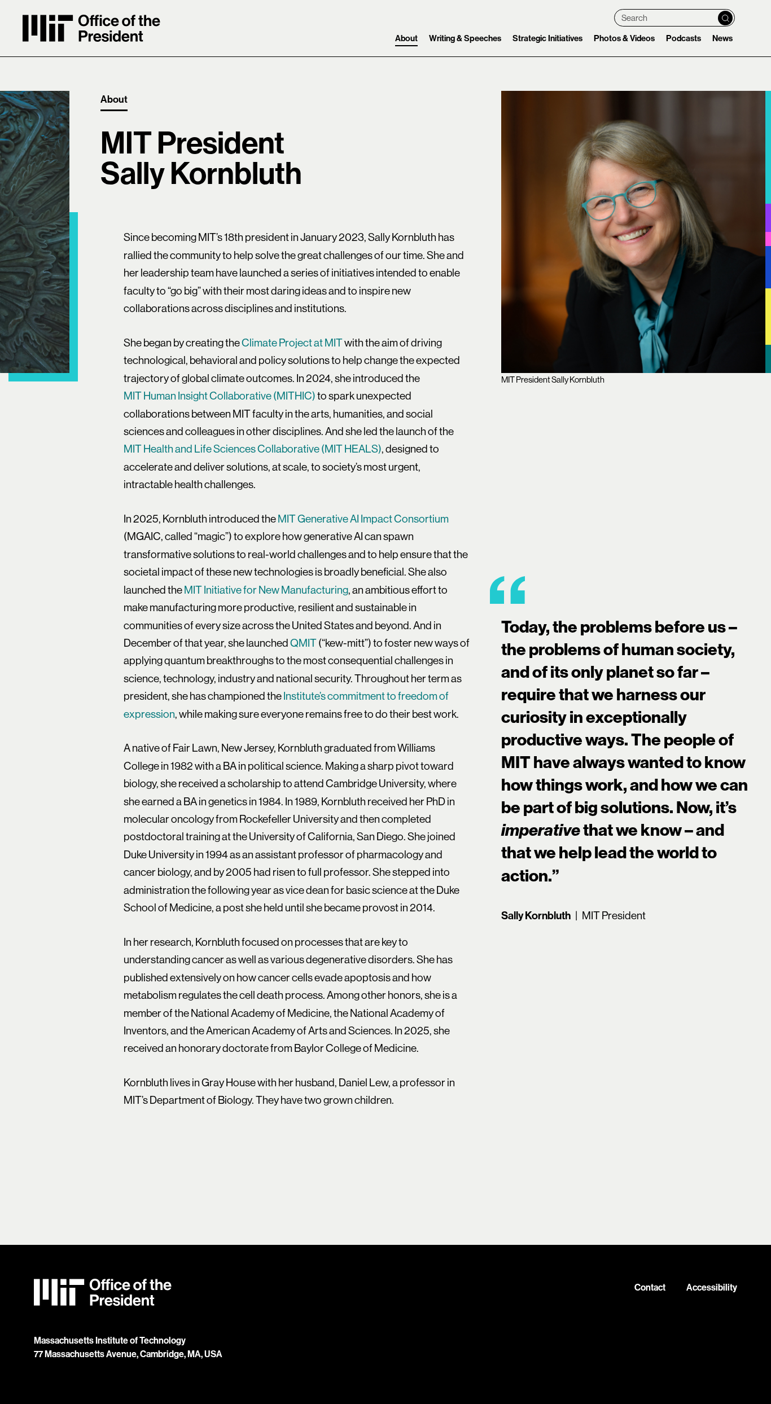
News (722, 38)
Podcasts (683, 38)
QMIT (303, 643)
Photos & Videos (624, 38)
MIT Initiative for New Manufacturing (266, 590)
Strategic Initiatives (547, 38)
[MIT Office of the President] (385, 1292)
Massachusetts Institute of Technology (110, 1340)
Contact (649, 1287)
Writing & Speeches (465, 38)
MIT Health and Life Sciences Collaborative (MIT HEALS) (253, 449)
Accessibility (711, 1287)
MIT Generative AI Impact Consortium (363, 519)
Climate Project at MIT (292, 343)
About (406, 38)
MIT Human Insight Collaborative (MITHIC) (220, 396)
